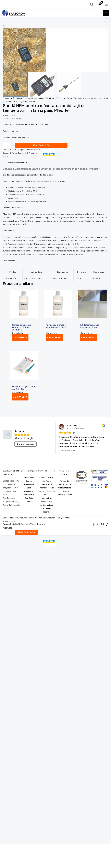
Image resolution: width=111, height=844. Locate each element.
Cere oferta (20, 337)
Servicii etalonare (46, 477)
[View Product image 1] (15, 84)
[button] (55, 26)
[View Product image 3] (69, 84)
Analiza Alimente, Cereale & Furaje (31, 98)
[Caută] (92, 4)
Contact (29, 501)
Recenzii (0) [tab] (22, 163)
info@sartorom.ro (10, 488)
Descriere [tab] (12, 163)
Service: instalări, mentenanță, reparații (46, 508)
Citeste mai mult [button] (67, 450)
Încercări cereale (47, 488)
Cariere (29, 481)
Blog (29, 488)
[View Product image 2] (42, 84)
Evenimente (29, 484)
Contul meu (29, 491)
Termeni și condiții (64, 495)
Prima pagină (8, 98)
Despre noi (29, 477)
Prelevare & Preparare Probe (59, 98)
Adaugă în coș (41, 145)
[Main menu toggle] (106, 13)
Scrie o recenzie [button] (25, 444)
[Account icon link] (106, 4)
